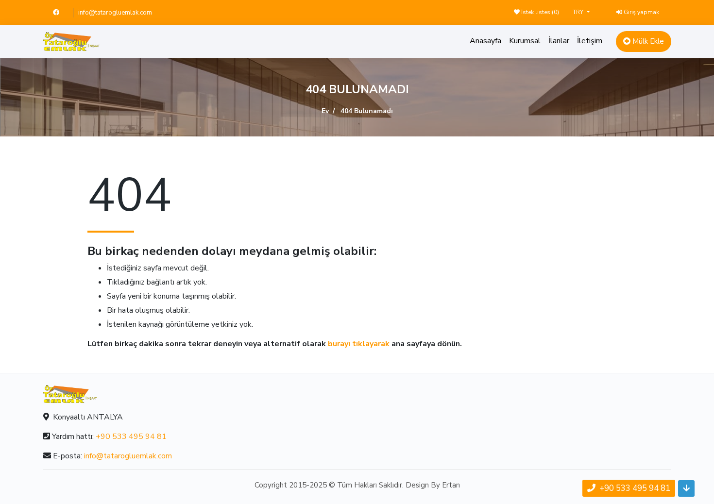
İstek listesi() (539, 12)
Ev (325, 111)
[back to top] (686, 488)
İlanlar (558, 40)
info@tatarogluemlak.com (115, 12)
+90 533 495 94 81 (131, 436)
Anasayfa (485, 40)
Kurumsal (525, 40)
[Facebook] (60, 12)
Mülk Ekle (647, 41)
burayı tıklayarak (359, 343)
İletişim (589, 40)
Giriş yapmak (640, 12)
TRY (579, 12)
